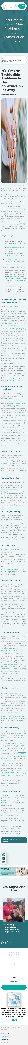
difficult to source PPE (7, 337)
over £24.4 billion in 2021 (8, 320)
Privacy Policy (5, 1042)
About (14, 964)
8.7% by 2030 (15, 322)
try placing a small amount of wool (11, 716)
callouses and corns (10, 261)
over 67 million (22, 752)
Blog (14, 968)
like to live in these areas (16, 380)
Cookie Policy (5, 1033)
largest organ (13, 306)
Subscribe (14, 987)
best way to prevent (9, 460)
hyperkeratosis (17, 259)
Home (3, 58)
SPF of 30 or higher (8, 758)
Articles (13, 839)
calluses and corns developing (10, 666)
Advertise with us (14, 981)
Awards (14, 973)
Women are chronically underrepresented (13, 328)
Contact (14, 977)
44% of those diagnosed (18, 280)
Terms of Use (5, 1039)
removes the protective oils (9, 571)
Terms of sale (5, 1036)
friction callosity (15, 650)
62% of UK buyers (13, 552)
